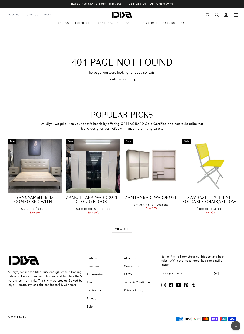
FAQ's (47, 14)
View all (122, 229)
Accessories (108, 23)
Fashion (62, 23)
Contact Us (31, 14)
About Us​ (130, 258)
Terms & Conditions (137, 282)
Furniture (83, 23)
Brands (169, 23)
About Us (13, 14)
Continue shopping (122, 79)
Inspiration (147, 23)
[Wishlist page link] (207, 15)
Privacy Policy (133, 290)
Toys (128, 23)
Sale (184, 23)
